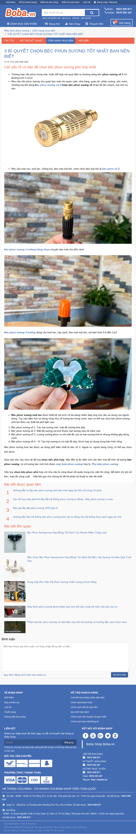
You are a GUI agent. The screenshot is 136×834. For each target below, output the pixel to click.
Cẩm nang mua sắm (43, 30)
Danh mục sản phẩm (23, 23)
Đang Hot (54, 23)
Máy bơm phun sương (16, 30)
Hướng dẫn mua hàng (15, 717)
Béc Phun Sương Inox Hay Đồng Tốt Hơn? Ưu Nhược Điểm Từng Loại (66, 532)
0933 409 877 (124, 9)
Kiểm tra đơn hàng (49, 2)
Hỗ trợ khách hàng (28, 2)
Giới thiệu (10, 2)
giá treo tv (66, 18)
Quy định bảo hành (80, 712)
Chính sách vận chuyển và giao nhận (88, 717)
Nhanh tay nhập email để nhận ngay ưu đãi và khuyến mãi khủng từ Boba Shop (39, 735)
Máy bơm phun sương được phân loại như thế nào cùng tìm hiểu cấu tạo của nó (72, 606)
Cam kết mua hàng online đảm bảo (87, 697)
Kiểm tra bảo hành (71, 2)
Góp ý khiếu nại (11, 702)
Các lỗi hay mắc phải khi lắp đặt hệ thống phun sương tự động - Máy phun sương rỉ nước (63, 499)
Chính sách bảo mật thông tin (85, 721)
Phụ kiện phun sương (105, 464)
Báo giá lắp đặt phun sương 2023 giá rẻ (35, 508)
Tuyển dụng (10, 712)
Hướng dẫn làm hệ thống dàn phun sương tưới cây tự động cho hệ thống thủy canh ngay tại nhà (67, 516)
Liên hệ (86, 2)
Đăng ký (69, 742)
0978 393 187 (124, 12)
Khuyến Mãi (96, 23)
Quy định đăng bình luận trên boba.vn (25, 674)
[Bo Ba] (20, 12)
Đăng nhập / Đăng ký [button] (107, 2)
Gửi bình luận (119, 675)
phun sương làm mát (51, 18)
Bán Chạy (74, 23)
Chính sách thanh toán (81, 702)
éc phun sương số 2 (49, 84)
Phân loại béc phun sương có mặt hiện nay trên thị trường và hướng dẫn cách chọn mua (77, 622)
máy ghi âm (86, 18)
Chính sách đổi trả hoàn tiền (84, 707)
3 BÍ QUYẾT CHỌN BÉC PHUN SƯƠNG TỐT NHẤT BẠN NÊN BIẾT (45, 34)
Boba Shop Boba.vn (100, 744)
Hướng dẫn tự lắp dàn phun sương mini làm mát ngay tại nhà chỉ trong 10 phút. (57, 490)
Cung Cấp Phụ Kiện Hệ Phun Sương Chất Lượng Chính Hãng (62, 582)
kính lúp (75, 18)
